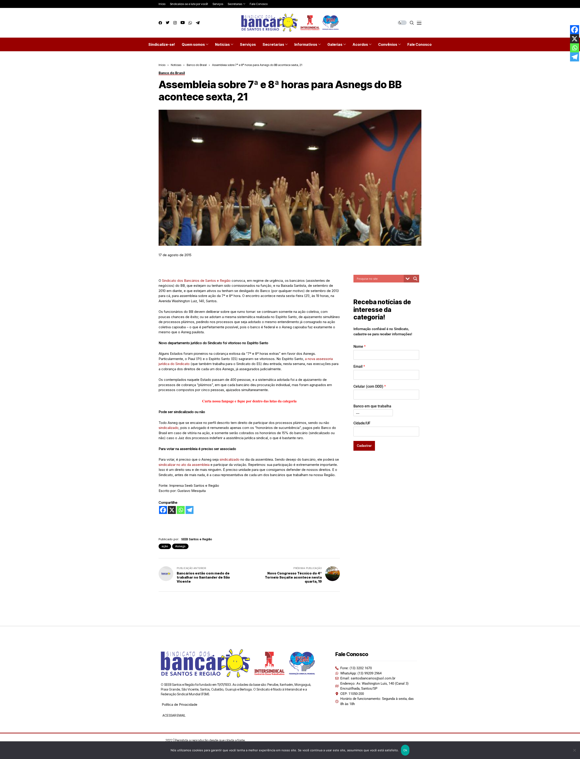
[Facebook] (163, 510)
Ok (405, 750)
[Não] (574, 750)
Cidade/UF (361, 423)
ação (165, 546)
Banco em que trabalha (372, 406)
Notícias (176, 65)
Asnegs (180, 546)
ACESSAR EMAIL (174, 715)
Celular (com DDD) (369, 386)
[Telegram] (189, 510)
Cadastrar (364, 445)
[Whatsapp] (181, 510)
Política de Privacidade (179, 704)
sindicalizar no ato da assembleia (184, 464)
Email (359, 366)
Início (162, 65)
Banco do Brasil (197, 65)
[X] (172, 510)
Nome (359, 346)
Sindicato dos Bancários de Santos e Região (196, 280)
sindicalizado (169, 428)
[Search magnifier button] (415, 278)
